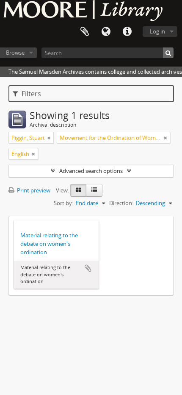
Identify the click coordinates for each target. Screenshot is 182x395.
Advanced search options (91, 171)
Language (105, 31)
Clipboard (84, 31)
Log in (157, 31)
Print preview (33, 190)
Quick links (127, 31)
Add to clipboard (88, 268)
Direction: (121, 203)
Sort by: (63, 203)
